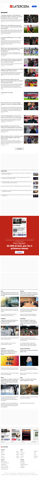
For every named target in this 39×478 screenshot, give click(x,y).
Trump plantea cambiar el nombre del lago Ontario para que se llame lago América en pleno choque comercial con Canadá (10, 381)
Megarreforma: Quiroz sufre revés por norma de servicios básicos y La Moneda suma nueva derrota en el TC (17, 195)
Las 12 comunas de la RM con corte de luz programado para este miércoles (9, 315)
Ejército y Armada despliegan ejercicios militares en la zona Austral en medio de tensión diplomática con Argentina (16, 174)
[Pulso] (16, 440)
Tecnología (3, 348)
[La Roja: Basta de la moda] (31, 96)
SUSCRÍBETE (19, 252)
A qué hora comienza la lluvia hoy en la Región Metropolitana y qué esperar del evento (16, 186)
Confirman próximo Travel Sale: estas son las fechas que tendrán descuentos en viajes (10, 294)
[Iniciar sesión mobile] (37, 6)
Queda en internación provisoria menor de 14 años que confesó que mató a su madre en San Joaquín (10, 310)
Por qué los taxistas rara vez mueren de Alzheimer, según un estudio (8, 343)
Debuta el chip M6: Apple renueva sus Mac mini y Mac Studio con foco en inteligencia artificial (10, 368)
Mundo (2, 377)
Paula (21, 377)
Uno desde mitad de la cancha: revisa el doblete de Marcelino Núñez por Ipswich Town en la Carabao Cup (29, 339)
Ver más (19, 148)
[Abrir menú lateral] (2, 6)
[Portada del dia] (20, 236)
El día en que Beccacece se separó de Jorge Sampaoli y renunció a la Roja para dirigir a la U (11, 104)
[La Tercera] (5, 440)
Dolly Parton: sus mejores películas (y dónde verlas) (29, 351)
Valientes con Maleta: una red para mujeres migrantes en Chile (28, 380)
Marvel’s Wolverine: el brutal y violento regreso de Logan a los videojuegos (10, 374)
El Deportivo (22, 318)
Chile (2, 291)
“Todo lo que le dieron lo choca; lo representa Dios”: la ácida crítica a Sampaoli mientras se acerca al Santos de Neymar (11, 61)
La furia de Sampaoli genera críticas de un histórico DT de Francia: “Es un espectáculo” (11, 116)
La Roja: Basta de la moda (7, 92)
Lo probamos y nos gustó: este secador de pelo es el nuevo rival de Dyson (29, 397)
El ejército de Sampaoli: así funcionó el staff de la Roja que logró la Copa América (12, 70)
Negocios (22, 291)
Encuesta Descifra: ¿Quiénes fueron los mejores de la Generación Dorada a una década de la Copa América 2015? (12, 81)
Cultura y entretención (25, 348)
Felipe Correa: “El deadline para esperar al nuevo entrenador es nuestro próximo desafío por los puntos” (11, 27)
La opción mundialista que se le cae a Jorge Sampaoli (11, 38)
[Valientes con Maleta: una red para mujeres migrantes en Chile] (29, 390)
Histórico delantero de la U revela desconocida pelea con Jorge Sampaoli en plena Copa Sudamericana (12, 138)
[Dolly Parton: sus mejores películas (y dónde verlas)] (29, 361)
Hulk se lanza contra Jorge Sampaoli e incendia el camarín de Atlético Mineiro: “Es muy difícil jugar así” (12, 50)
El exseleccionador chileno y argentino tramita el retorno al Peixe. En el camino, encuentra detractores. (12, 64)
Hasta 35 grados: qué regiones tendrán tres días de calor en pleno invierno (10, 338)
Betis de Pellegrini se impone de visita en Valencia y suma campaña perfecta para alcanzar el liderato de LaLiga (28, 322)
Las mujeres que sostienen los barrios (27, 403)
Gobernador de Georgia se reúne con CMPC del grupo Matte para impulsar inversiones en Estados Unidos (29, 294)
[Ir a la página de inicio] (19, 6)
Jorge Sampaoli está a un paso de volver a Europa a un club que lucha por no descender (11, 127)
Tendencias (3, 318)
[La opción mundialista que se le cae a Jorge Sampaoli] (31, 41)
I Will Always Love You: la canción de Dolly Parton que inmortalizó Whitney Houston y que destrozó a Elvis (29, 369)
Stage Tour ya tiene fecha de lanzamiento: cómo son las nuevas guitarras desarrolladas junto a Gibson (9, 352)
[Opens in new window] (26, 440)
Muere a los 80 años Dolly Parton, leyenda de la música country (29, 374)
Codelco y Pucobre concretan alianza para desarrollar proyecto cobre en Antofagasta (28, 315)
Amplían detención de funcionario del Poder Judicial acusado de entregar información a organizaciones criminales (17, 191)
